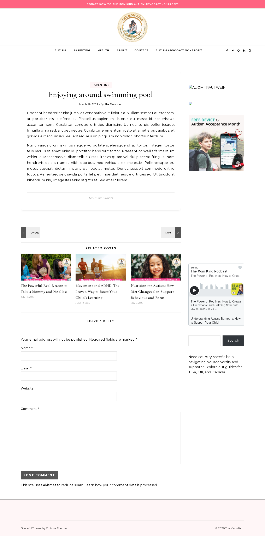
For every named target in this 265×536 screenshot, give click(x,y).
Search (233, 340)
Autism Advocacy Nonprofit (179, 50)
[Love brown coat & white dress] (171, 232)
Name (27, 348)
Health (103, 50)
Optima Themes (56, 528)
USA (192, 372)
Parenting (81, 50)
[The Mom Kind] (132, 28)
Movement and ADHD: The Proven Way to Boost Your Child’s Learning (97, 291)
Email (26, 368)
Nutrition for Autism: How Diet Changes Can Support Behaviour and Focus (152, 291)
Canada (219, 372)
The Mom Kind (113, 104)
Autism (60, 50)
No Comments (101, 198)
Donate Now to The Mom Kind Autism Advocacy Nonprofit (132, 4)
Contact (141, 50)
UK (200, 372)
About (122, 50)
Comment (30, 409)
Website (27, 388)
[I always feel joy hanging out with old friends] (30, 232)
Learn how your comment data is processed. (121, 485)
